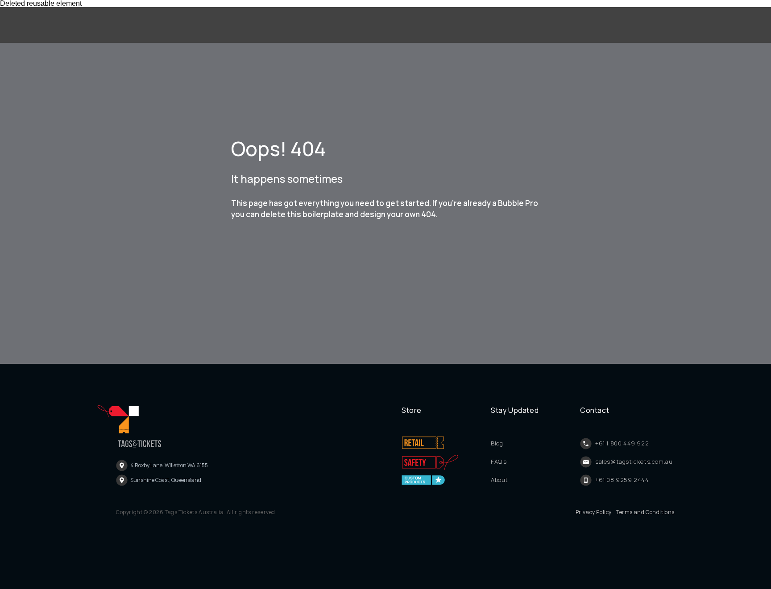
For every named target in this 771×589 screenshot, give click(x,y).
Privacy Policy (594, 512)
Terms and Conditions (645, 512)
